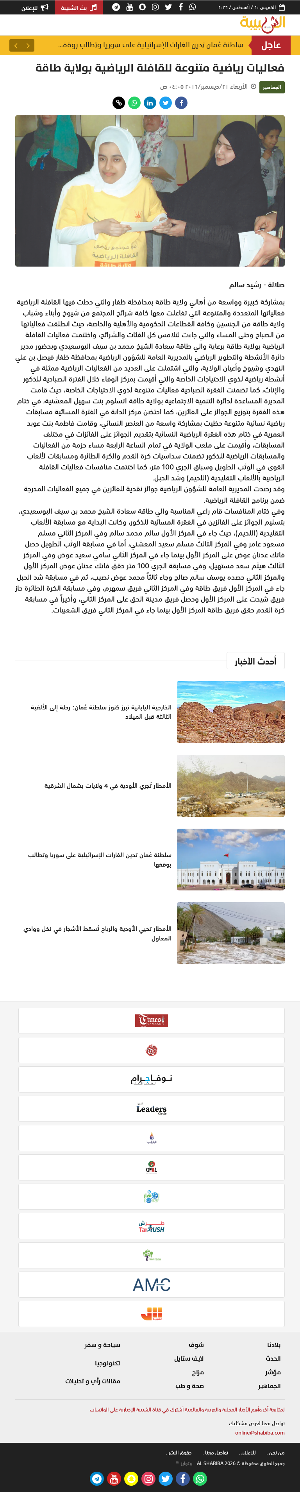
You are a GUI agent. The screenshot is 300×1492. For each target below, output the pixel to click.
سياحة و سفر (102, 1345)
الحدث (273, 1359)
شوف (196, 1345)
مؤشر (273, 1372)
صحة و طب (189, 1386)
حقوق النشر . (179, 1452)
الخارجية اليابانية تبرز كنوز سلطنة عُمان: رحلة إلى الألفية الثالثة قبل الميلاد (101, 712)
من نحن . (275, 1452)
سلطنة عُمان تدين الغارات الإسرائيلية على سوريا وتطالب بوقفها (150, 45)
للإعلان (30, 8)
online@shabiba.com (260, 1433)
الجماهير (272, 87)
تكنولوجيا (107, 1363)
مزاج (198, 1372)
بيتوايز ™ (184, 1463)
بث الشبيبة (74, 8)
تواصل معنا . (215, 1452)
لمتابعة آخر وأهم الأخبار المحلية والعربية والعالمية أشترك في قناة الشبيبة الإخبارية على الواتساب (187, 1409)
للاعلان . (247, 1452)
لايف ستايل (189, 1359)
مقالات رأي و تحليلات (92, 1381)
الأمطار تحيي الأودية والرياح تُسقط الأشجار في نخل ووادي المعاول (97, 933)
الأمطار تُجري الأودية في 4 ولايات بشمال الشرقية (108, 785)
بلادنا (274, 1345)
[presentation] (28, 45)
